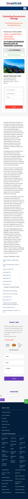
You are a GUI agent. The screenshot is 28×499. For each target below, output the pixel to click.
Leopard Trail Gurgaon (20, 492)
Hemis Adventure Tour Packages (10, 293)
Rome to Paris (5, 483)
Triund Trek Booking (6, 492)
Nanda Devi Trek (13, 457)
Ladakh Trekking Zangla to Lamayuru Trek (11, 265)
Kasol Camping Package (7, 480)
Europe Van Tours (6, 424)
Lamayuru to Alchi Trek (8, 269)
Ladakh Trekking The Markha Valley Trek (11, 260)
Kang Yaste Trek (6, 284)
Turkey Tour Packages (20, 478)
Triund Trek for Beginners (18, 482)
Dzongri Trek (13, 441)
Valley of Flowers (5, 489)
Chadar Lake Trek (7, 272)
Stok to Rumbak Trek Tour (9, 307)
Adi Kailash (4, 486)
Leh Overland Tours (7, 296)
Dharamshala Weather (22, 466)
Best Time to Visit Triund (6, 473)
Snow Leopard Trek (7, 281)
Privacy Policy (5, 421)
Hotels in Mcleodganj (19, 486)
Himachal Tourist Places (5, 455)
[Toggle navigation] (24, 8)
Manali (12, 448)
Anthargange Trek (5, 439)
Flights (3, 447)
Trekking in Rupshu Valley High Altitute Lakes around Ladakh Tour (10, 303)
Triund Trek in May (6, 412)
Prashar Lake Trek (5, 460)
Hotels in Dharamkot (22, 457)
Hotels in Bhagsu (5, 477)
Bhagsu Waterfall (5, 430)
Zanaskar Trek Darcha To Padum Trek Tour (11, 311)
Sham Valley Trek (7, 278)
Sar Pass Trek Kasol (23, 448)
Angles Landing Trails (20, 475)
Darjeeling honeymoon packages (10, 290)
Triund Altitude (5, 469)
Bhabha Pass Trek (22, 452)
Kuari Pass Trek (22, 439)
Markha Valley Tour (7, 299)
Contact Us (4, 427)
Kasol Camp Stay (13, 445)
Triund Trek (13, 438)
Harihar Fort (17, 472)
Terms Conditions (6, 415)
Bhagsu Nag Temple (13, 452)
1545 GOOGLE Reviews (14, 55)
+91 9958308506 (9, 340)
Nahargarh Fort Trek (13, 461)
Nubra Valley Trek (7, 275)
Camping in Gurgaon (19, 489)
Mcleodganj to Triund (5, 443)
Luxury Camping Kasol (5, 451)
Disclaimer (4, 418)
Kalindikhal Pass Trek (4, 464)
